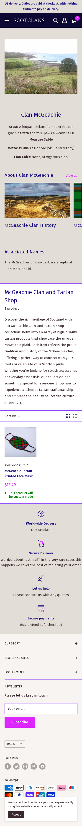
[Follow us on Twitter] (16, 766)
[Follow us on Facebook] (8, 766)
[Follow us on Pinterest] (34, 766)
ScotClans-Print (17, 464)
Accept (16, 814)
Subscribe (19, 722)
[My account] (64, 20)
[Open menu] (7, 20)
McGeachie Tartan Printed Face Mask (19, 473)
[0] (74, 20)
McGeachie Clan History (30, 225)
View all (71, 176)
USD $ (11, 743)
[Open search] (55, 20)
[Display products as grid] (68, 416)
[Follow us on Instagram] (25, 766)
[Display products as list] (75, 416)
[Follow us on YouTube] (42, 766)
